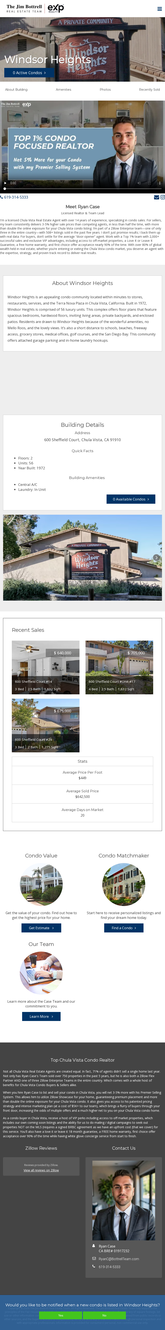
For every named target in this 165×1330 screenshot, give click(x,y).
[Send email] (156, 196)
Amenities (63, 90)
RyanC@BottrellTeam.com (119, 1259)
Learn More (40, 1016)
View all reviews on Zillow (41, 1170)
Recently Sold (149, 90)
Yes (60, 1315)
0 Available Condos (129, 499)
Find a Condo (122, 928)
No (104, 1315)
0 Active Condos (27, 72)
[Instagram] (162, 196)
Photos (105, 90)
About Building (16, 90)
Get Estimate (39, 928)
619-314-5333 (15, 197)
